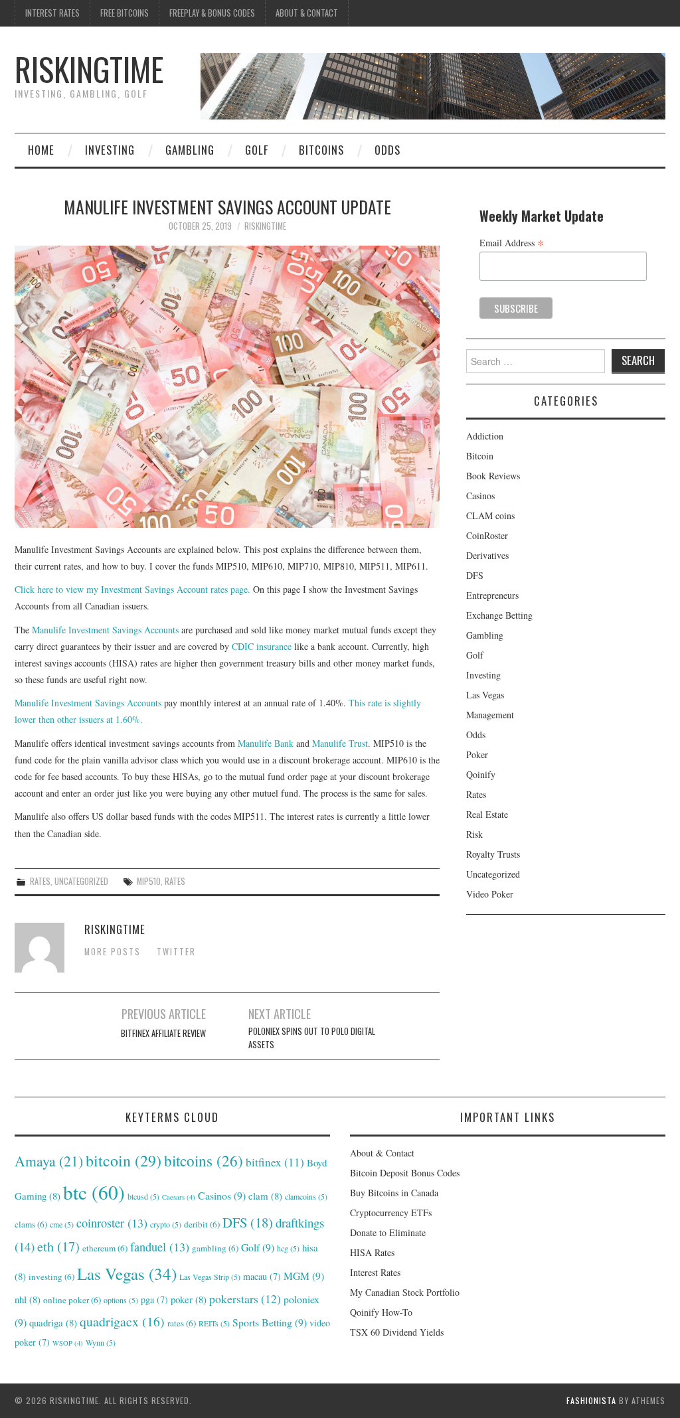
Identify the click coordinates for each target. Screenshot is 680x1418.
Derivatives (487, 555)
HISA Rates (372, 1252)
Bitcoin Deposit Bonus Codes (405, 1172)
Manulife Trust (340, 743)
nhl (28, 1299)
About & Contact (307, 13)
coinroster (111, 1223)
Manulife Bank (266, 743)
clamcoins (306, 1196)
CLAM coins (490, 515)
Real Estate (487, 814)
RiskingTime (89, 68)
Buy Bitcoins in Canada (394, 1192)
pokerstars (245, 1298)
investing (51, 1277)
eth (58, 1246)
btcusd (143, 1196)
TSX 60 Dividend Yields (397, 1332)
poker (189, 1299)
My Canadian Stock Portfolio (405, 1292)
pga (154, 1299)
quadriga (53, 1322)
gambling (215, 1248)
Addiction (484, 436)
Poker (477, 754)
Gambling (189, 149)
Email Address (512, 242)
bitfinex (275, 1162)
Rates (40, 881)
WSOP (67, 1343)
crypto (165, 1224)
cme (62, 1224)
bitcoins (203, 1160)
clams (31, 1224)
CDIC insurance (262, 646)
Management (490, 714)
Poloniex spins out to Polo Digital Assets (311, 1038)
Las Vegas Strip (209, 1276)
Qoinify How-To (381, 1312)
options (121, 1300)
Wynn (101, 1342)
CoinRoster (487, 535)
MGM (304, 1276)
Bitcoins (321, 149)
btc (94, 1192)
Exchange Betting (499, 615)
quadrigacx (122, 1321)
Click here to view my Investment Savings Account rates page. (132, 589)
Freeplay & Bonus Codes (212, 13)
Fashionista (591, 1400)
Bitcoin (479, 455)
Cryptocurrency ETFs (391, 1212)
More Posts (112, 951)
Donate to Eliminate (388, 1232)
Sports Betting (269, 1322)
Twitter (176, 951)
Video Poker (489, 894)
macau (262, 1276)
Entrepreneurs (492, 595)
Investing (110, 149)
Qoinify (480, 774)
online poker (72, 1300)
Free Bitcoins (124, 13)
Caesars (178, 1197)
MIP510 (149, 881)
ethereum (105, 1248)
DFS (474, 575)
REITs (214, 1323)
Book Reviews (493, 475)
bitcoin (123, 1160)
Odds (387, 149)
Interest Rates (52, 13)
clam (265, 1195)
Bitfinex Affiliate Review (163, 1033)
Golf (256, 149)
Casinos (480, 495)
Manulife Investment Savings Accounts (105, 629)
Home (41, 149)
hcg (288, 1248)
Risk (474, 834)
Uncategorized (81, 881)
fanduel (159, 1247)
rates (175, 881)
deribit (202, 1224)
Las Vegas (485, 694)
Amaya (49, 1160)
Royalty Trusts (493, 854)
